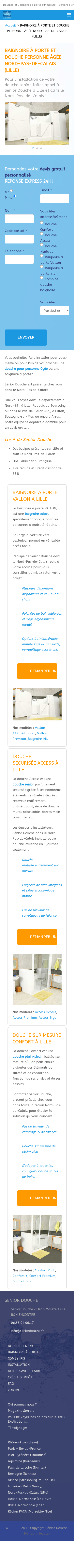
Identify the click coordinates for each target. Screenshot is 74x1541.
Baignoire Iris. (38, 739)
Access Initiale (45, 1012)
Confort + (20, 1276)
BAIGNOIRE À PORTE (23, 1352)
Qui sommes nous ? (22, 1404)
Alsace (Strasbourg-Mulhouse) (31, 1480)
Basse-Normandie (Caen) (26, 1505)
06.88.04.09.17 (22, 1323)
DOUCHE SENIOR (20, 1346)
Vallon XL (28, 733)
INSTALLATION (19, 1365)
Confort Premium (42, 1276)
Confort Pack (44, 1270)
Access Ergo (47, 1017)
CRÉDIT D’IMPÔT (20, 1377)
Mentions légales (37, 1533)
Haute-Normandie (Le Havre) (30, 1499)
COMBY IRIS (16, 1358)
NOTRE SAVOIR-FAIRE (24, 1371)
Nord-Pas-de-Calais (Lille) (28, 1492)
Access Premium (25, 1017)
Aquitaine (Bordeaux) (24, 1461)
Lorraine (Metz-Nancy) (25, 1486)
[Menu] (68, 15)
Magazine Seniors (21, 1411)
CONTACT (15, 1390)
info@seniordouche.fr (27, 1331)
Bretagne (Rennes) (22, 1474)
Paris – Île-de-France (24, 1448)
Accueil (10, 25)
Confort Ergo (22, 1281)
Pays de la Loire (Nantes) (27, 1467)
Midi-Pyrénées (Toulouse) (27, 1455)
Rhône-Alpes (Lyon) (23, 1442)
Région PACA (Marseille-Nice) (30, 1511)
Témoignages (17, 1428)
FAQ (11, 1383)
